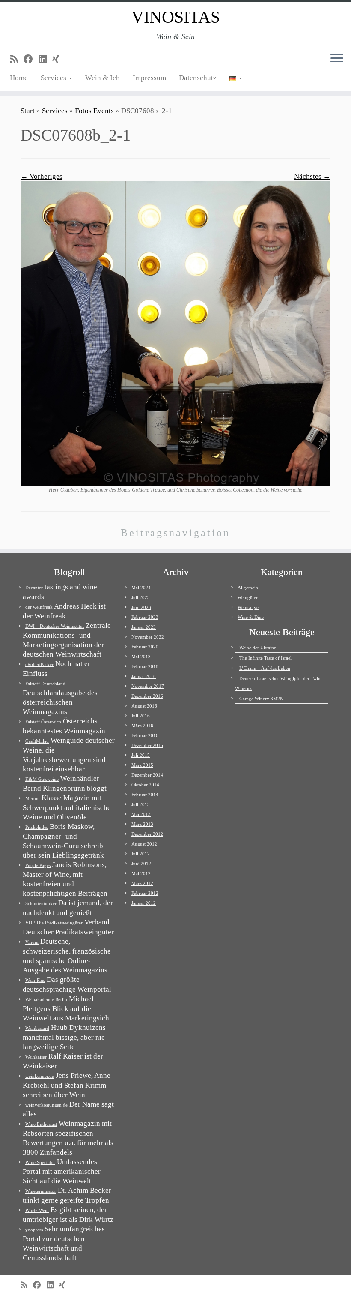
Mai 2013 (141, 814)
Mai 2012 (141, 873)
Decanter (34, 587)
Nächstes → (312, 176)
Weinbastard (37, 1028)
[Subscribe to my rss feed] (17, 59)
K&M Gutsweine (42, 779)
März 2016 (142, 725)
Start (28, 111)
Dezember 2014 (147, 774)
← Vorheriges (41, 176)
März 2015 (142, 765)
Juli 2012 (140, 853)
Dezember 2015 (147, 745)
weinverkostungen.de (46, 1104)
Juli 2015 (140, 755)
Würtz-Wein (37, 1210)
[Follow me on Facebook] (31, 59)
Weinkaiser (36, 1056)
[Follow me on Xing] (58, 59)
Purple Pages (38, 865)
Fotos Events (94, 111)
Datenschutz (198, 78)
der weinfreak (39, 606)
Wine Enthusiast (41, 1124)
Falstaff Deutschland (45, 683)
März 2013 (142, 824)
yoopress (34, 1229)
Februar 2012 (144, 893)
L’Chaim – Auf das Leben (264, 668)
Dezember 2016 (147, 696)
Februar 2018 (144, 666)
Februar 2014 (144, 794)
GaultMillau (37, 741)
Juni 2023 (141, 607)
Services (54, 78)
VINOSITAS (175, 17)
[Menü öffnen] (336, 58)
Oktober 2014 (145, 784)
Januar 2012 (143, 903)
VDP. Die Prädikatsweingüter (54, 922)
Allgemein (248, 587)
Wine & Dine (251, 617)
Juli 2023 (140, 597)
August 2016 (144, 705)
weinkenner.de (39, 1076)
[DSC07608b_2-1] (175, 333)
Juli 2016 (140, 715)
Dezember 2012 (147, 834)
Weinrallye (248, 607)
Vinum (32, 942)
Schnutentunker (41, 903)
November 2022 (147, 636)
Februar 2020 (144, 646)
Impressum (149, 78)
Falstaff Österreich (43, 721)
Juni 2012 (141, 863)
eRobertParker (39, 664)
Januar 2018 (143, 676)
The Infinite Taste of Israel (265, 657)
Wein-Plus (35, 980)
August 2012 (144, 843)
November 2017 (147, 686)
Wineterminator (40, 1191)
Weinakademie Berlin (46, 999)
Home (19, 78)
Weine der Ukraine (257, 647)
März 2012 (142, 883)
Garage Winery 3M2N (261, 698)
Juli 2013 (140, 804)
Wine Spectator (40, 1162)
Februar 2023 (144, 617)
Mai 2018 (141, 656)
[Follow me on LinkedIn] (45, 59)
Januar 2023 (143, 627)
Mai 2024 (141, 587)
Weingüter (248, 597)
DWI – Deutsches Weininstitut (54, 626)
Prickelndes (36, 827)
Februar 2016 (144, 735)
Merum (32, 798)
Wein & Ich (102, 78)
